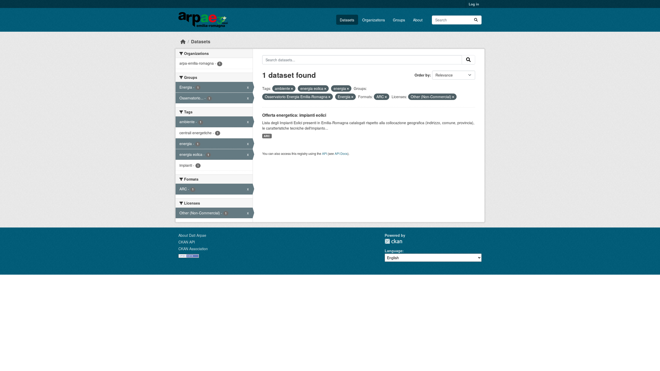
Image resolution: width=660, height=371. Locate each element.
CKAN (393, 241)
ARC (267, 136)
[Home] (183, 41)
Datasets (347, 19)
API (324, 153)
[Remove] (292, 89)
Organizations (373, 19)
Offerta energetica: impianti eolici (294, 115)
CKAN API (186, 241)
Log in (474, 4)
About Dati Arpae (192, 235)
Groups (399, 19)
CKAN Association (193, 248)
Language (393, 250)
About (418, 19)
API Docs (341, 153)
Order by (422, 75)
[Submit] (476, 19)
